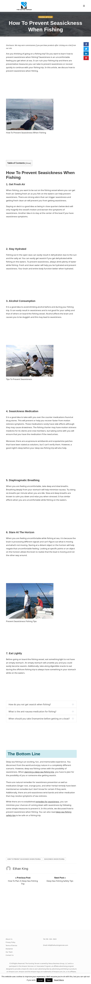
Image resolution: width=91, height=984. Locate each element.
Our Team (9, 952)
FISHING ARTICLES (45, 17)
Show (28, 163)
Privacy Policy (10, 942)
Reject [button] (49, 980)
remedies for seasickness (47, 801)
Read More (59, 980)
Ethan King (20, 868)
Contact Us (10, 955)
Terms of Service (11, 945)
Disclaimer (9, 949)
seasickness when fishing (54, 859)
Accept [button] (40, 980)
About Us (9, 939)
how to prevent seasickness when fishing (24, 859)
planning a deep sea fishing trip (39, 772)
